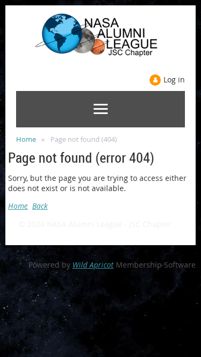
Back (40, 206)
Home (26, 139)
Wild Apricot (93, 265)
